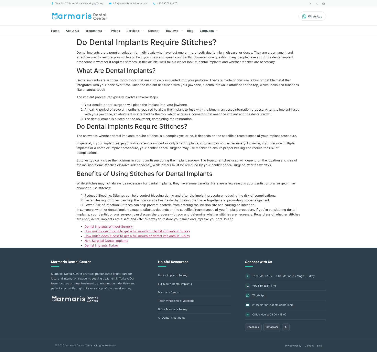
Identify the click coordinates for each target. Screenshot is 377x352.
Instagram (272, 326)
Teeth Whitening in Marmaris (176, 300)
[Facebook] (310, 3)
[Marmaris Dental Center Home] (79, 16)
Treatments (93, 31)
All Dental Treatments (171, 317)
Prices (115, 31)
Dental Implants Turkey (101, 245)
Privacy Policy (293, 345)
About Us (72, 31)
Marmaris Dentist (169, 292)
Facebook (253, 326)
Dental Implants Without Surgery (108, 226)
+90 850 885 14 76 (264, 285)
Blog (190, 31)
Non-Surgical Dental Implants (106, 241)
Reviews (172, 31)
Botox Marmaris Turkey (172, 309)
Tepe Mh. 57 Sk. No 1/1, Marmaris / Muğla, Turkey (283, 276)
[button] (105, 31)
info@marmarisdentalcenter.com (273, 304)
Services (132, 31)
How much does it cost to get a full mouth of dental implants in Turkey (137, 231)
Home (55, 31)
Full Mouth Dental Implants (175, 283)
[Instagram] (323, 3)
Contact (154, 31)
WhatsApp (258, 295)
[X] (316, 3)
